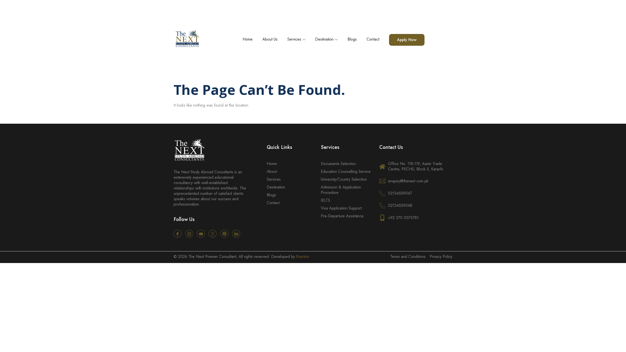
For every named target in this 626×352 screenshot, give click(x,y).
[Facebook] (177, 234)
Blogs (352, 39)
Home (248, 39)
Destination (324, 39)
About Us (270, 39)
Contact (373, 39)
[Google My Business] (213, 234)
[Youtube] (201, 234)
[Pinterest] (224, 234)
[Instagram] (189, 234)
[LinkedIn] (236, 234)
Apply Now (406, 40)
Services (294, 39)
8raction (302, 256)
